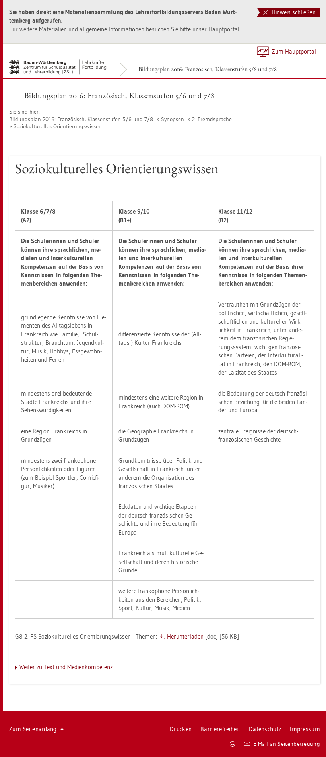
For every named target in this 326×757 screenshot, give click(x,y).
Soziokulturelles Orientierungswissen (58, 126)
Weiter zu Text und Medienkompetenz (66, 667)
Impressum (305, 729)
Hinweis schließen (293, 12)
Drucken (181, 729)
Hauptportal (223, 29)
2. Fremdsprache (212, 119)
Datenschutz (265, 729)
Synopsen (172, 119)
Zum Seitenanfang (33, 729)
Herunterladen (185, 636)
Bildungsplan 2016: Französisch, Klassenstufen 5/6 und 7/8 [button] (119, 95)
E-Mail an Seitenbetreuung (286, 743)
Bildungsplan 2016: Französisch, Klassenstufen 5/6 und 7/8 (207, 69)
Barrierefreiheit (220, 729)
